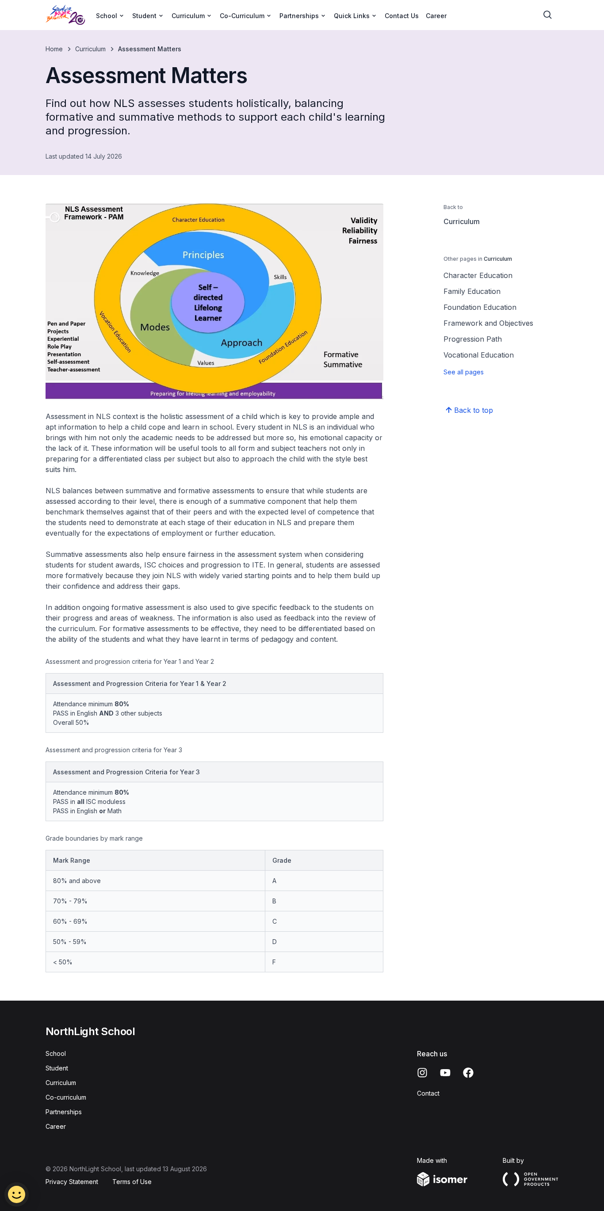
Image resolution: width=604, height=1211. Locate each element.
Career (436, 15)
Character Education (477, 275)
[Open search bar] (547, 15)
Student (57, 1068)
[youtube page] (445, 1072)
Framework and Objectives (488, 323)
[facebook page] (468, 1072)
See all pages (463, 372)
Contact (428, 1093)
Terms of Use (132, 1181)
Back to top (473, 410)
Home (54, 49)
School (56, 1053)
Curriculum (90, 49)
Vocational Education (478, 354)
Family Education (472, 291)
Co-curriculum (66, 1097)
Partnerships (64, 1112)
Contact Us (402, 15)
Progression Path (472, 339)
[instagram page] (422, 1072)
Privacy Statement (72, 1181)
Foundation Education (479, 307)
